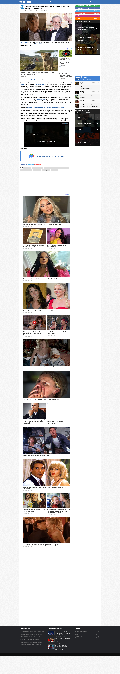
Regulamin (80, 654)
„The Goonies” (35, 80)
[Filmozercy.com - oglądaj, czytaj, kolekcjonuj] (25, 2)
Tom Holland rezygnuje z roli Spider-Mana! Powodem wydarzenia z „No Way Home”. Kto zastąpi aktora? (63, 647)
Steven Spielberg (39, 43)
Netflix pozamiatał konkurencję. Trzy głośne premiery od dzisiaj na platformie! (63, 640)
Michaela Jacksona (40, 99)
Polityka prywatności (71, 654)
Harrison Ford (53, 167)
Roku (83, 112)
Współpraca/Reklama (89, 654)
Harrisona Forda (61, 43)
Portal (82, 79)
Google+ (38, 164)
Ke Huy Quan (23, 42)
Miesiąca (78, 112)
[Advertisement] (46, 182)
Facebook (24, 164)
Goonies (46, 167)
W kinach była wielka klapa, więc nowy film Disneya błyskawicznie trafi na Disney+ (63, 633)
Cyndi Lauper (35, 167)
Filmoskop (49, 2)
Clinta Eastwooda (39, 84)
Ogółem (88, 112)
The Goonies (54, 170)
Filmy (41, 167)
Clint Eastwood (27, 167)
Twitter (31, 164)
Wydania (56, 2)
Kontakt (98, 654)
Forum (43, 2)
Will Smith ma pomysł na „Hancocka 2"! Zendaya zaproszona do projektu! (45, 107)
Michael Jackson (37, 170)
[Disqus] (46, 567)
